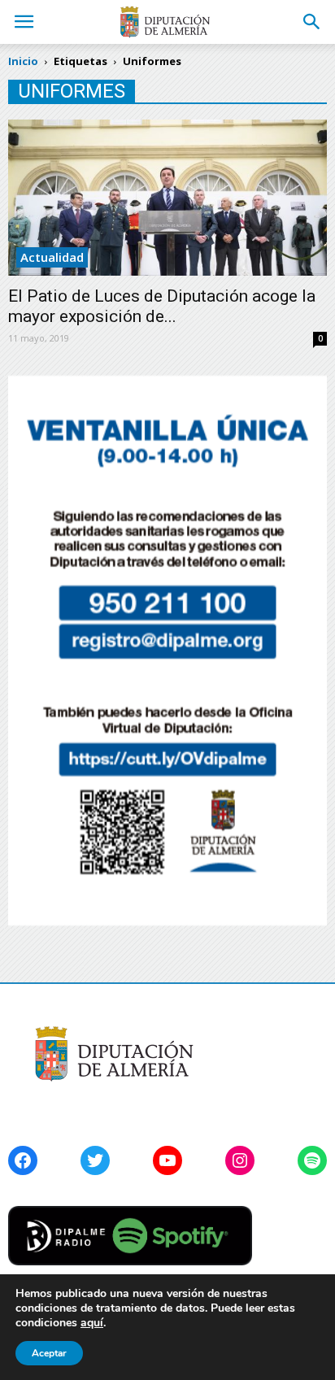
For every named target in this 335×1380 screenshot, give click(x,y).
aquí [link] (91, 1322)
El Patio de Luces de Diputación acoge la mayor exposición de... (161, 306)
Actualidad (52, 257)
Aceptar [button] (49, 1353)
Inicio (23, 61)
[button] (312, 22)
